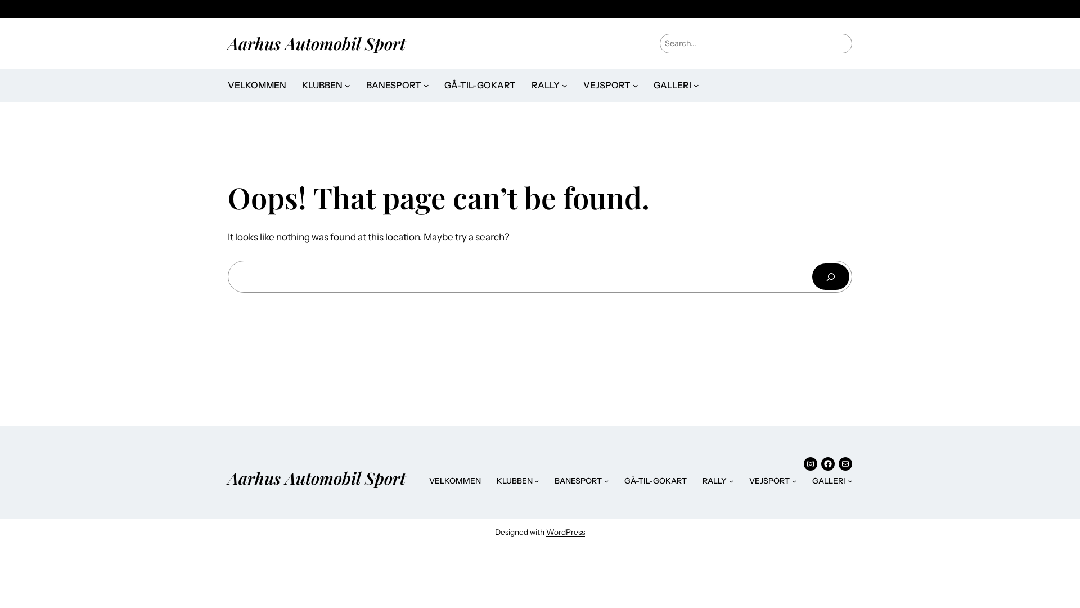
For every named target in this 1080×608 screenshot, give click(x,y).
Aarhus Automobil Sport (317, 43)
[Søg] (830, 276)
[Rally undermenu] (565, 85)
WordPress (565, 532)
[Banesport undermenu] (426, 85)
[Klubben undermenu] (347, 85)
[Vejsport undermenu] (635, 85)
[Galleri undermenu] (696, 85)
